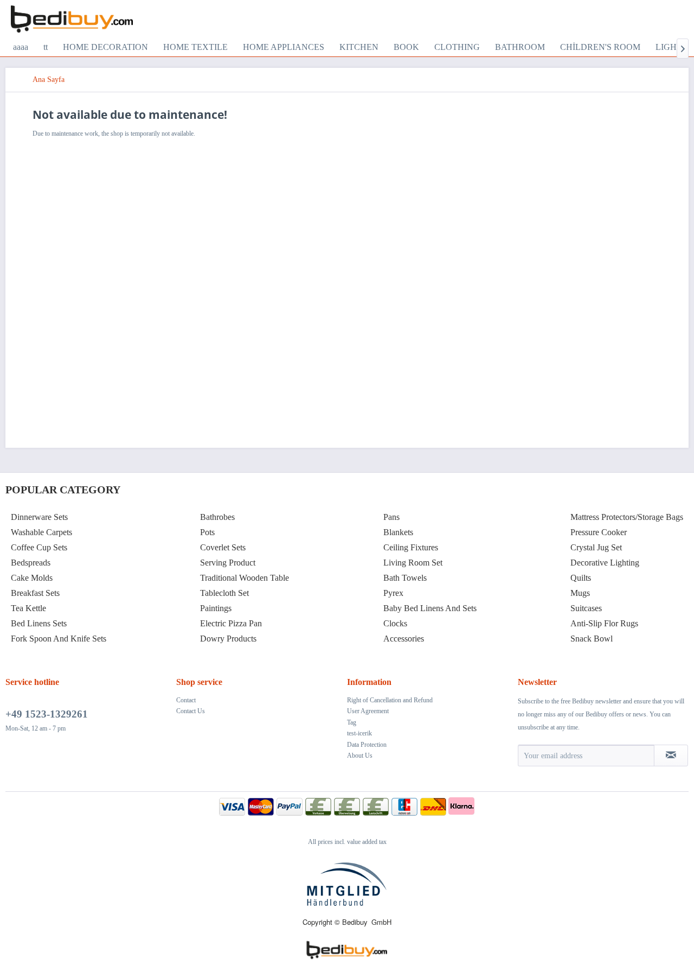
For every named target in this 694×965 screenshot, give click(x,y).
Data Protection (367, 744)
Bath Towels (405, 577)
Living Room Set (412, 562)
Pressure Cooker (598, 532)
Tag (351, 722)
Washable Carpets (41, 532)
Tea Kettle (28, 608)
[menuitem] (20, 47)
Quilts (580, 577)
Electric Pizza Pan (231, 623)
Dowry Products (228, 638)
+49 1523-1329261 (46, 714)
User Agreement (368, 711)
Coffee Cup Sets (39, 547)
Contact (186, 700)
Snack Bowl (591, 638)
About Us (359, 755)
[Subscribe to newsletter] (671, 755)
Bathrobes (217, 517)
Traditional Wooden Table (244, 577)
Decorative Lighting (604, 562)
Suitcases (586, 608)
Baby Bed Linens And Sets (430, 608)
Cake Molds (32, 577)
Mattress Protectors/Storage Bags (626, 517)
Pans (391, 517)
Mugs (580, 593)
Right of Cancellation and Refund (390, 700)
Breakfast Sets (35, 593)
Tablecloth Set (224, 593)
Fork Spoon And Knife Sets (58, 638)
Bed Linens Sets (39, 623)
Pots (207, 532)
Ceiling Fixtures (410, 547)
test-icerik (359, 733)
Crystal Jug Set (596, 547)
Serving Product (227, 562)
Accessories (403, 638)
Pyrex (393, 593)
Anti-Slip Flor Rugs (604, 623)
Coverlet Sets (223, 547)
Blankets (398, 532)
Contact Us (190, 711)
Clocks (395, 623)
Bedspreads (30, 562)
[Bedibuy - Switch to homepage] (72, 19)
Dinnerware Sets (39, 517)
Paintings (216, 608)
